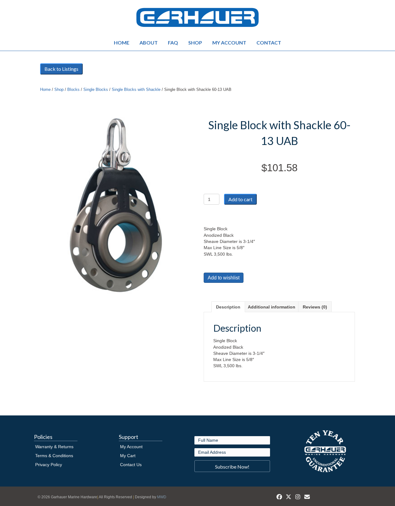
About (148, 42)
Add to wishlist (223, 277)
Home (121, 42)
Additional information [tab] (271, 306)
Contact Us (131, 464)
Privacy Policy (48, 464)
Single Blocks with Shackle (136, 89)
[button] (232, 466)
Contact (268, 42)
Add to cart (240, 199)
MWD (161, 497)
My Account (229, 42)
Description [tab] (228, 306)
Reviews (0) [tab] (315, 306)
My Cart (127, 455)
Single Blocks (95, 89)
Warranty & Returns (54, 446)
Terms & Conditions (54, 455)
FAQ (173, 42)
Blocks (73, 89)
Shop (195, 42)
